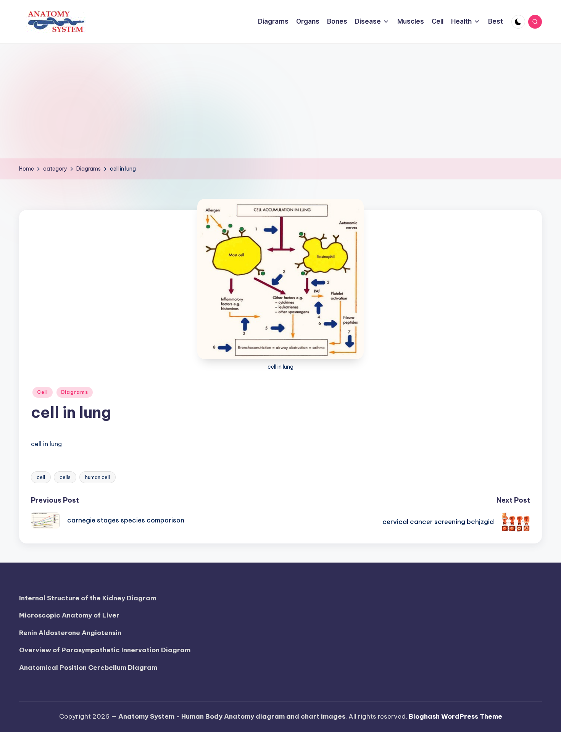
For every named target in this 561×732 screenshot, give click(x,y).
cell (41, 477)
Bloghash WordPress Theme (455, 716)
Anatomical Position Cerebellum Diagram (88, 667)
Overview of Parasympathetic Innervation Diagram (104, 650)
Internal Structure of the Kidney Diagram (87, 598)
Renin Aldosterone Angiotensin (70, 633)
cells (65, 477)
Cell (42, 392)
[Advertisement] (280, 101)
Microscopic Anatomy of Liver (69, 615)
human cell (97, 477)
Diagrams (74, 392)
